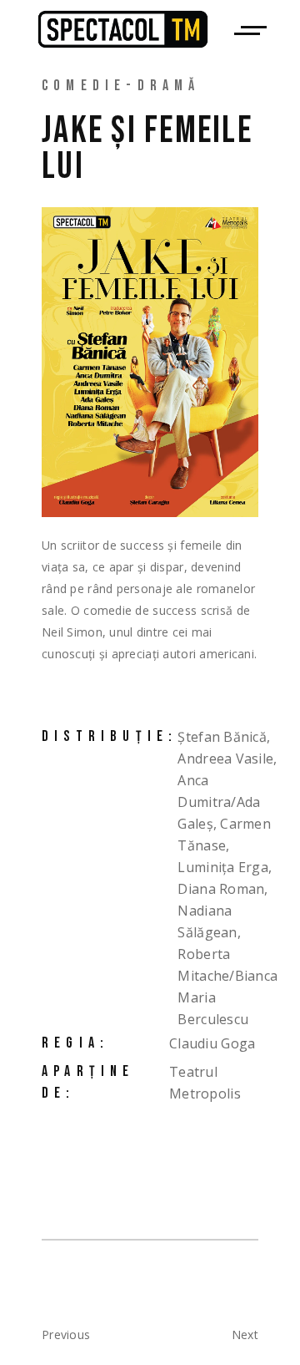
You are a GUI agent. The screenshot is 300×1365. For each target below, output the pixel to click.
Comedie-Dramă (121, 85)
